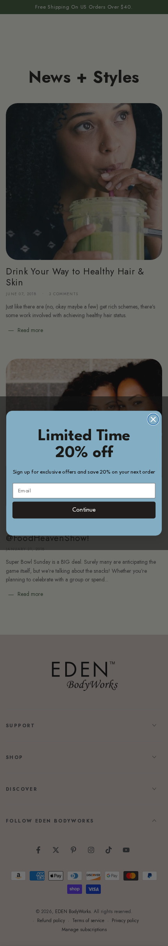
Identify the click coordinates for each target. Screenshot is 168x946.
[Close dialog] (153, 419)
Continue (84, 510)
